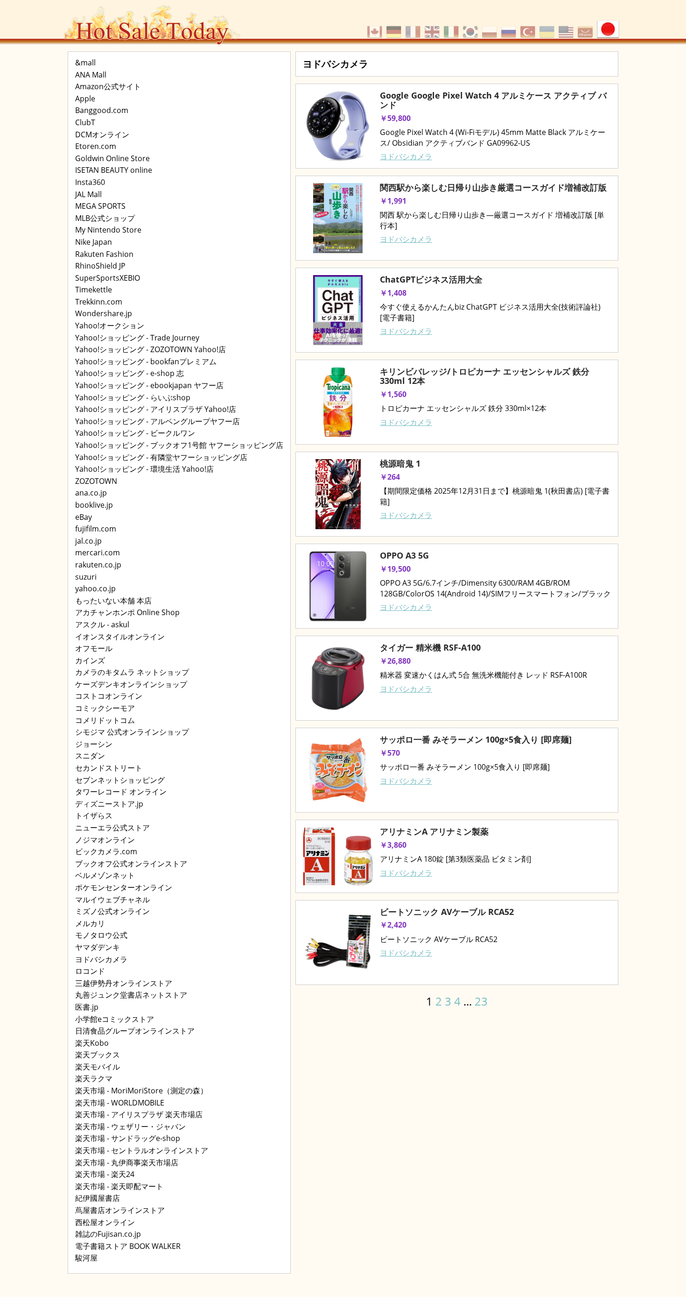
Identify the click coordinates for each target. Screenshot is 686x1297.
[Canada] (376, 27)
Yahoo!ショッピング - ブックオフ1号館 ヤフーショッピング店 (179, 445)
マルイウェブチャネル (112, 899)
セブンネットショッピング (120, 780)
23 (481, 1001)
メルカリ (90, 923)
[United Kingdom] (433, 27)
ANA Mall (90, 75)
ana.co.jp (91, 493)
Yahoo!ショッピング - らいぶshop (132, 397)
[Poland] (490, 27)
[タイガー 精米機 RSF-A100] (338, 678)
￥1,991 (393, 201)
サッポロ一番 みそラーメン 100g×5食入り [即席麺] (476, 739)
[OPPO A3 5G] (338, 586)
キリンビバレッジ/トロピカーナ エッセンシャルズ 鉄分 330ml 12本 (484, 376)
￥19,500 (395, 569)
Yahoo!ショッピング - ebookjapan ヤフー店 (149, 385)
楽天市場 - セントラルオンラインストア (141, 1150)
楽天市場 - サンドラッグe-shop (127, 1138)
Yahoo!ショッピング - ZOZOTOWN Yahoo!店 (150, 349)
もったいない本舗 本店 (113, 600)
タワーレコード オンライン (121, 792)
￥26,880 (395, 661)
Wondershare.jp (103, 313)
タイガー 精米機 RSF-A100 (430, 647)
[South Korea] (471, 27)
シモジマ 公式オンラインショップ (132, 732)
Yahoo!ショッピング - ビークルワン (135, 433)
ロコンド (90, 971)
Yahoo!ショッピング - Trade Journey (137, 338)
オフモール (93, 648)
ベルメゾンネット (105, 875)
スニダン (90, 756)
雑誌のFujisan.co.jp (108, 1234)
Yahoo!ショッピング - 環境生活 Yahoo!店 (144, 469)
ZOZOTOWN (96, 481)
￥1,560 (393, 394)
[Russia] (509, 27)
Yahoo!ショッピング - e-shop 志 (129, 373)
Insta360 (90, 182)
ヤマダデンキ (97, 947)
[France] (414, 27)
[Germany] (395, 27)
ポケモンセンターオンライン (123, 887)
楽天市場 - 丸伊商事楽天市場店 (126, 1162)
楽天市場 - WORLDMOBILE (119, 1103)
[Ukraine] (548, 27)
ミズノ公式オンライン (112, 911)
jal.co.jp (88, 541)
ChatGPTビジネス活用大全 (431, 279)
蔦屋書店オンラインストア (120, 1210)
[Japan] (608, 27)
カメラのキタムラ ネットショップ (132, 672)
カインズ (90, 660)
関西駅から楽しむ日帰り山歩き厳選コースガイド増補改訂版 (493, 187)
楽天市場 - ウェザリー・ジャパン (130, 1126)
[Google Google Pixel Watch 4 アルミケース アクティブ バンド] (338, 126)
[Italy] (452, 27)
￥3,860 (393, 845)
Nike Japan (93, 242)
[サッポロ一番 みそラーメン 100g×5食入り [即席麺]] (338, 770)
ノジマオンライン (105, 840)
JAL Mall (88, 194)
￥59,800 (395, 118)
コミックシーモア (105, 708)
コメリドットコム (105, 720)
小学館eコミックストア (114, 1019)
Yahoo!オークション (109, 325)
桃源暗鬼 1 (400, 463)
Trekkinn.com (98, 302)
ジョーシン (93, 744)
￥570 (390, 753)
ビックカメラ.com (106, 851)
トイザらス (93, 815)
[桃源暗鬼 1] (338, 494)
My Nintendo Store (108, 230)
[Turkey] (529, 27)
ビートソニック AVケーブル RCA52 (447, 911)
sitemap (305, 1011)
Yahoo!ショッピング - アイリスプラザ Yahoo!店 (155, 409)
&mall (85, 62)
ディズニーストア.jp (109, 804)
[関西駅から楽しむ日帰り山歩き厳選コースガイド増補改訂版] (338, 218)
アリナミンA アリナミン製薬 (434, 831)
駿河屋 (86, 1258)
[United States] (567, 27)
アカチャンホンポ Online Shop (127, 612)
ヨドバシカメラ (101, 959)
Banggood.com (101, 110)
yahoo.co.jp (95, 588)
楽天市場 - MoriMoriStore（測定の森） (141, 1090)
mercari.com (97, 552)
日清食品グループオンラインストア (135, 1031)
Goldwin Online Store (112, 158)
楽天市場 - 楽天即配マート (119, 1186)
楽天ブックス (97, 1054)
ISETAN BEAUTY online (113, 170)
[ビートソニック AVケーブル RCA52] (338, 942)
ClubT (85, 122)
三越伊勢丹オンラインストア (123, 983)
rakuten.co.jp (98, 565)
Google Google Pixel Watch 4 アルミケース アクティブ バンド (493, 100)
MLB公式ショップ (105, 218)
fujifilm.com (95, 529)
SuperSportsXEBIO (107, 278)
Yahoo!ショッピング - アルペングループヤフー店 (157, 421)
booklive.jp (94, 505)
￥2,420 (393, 925)
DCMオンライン (102, 134)
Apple (85, 98)
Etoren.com (95, 146)
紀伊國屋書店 (97, 1198)
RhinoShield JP (100, 266)
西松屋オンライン (105, 1222)
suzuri (86, 577)
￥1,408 (393, 293)
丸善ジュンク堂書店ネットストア (131, 995)
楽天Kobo (92, 1043)
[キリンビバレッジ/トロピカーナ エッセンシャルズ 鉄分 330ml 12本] (338, 402)
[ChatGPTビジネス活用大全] (338, 310)
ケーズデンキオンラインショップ (131, 684)
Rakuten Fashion (104, 254)
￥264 (390, 477)
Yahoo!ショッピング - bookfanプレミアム (146, 361)
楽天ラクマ (93, 1078)
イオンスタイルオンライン (120, 636)
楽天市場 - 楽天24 (104, 1174)
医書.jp (86, 1007)
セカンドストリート (108, 768)
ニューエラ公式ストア (112, 827)
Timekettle (93, 289)
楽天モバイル (97, 1067)
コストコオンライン (108, 696)
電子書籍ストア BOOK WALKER (128, 1246)
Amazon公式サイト (108, 86)
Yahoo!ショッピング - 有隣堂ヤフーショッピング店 (161, 457)
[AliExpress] (586, 27)
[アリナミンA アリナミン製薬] (338, 856)
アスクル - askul (102, 624)
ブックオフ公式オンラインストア (131, 863)
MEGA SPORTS (100, 206)
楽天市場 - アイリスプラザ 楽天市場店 (139, 1114)
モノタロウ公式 (101, 935)
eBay (83, 517)
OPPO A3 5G (404, 555)
